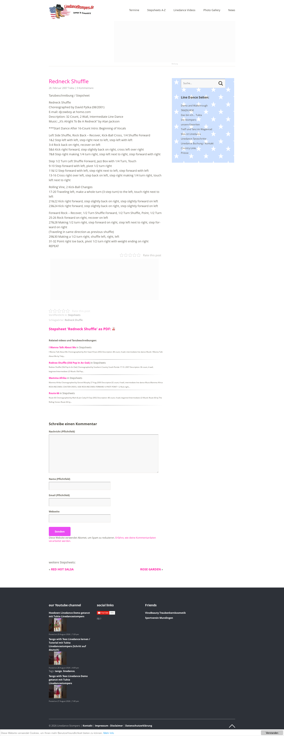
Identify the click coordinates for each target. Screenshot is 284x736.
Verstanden (272, 733)
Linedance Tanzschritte (193, 138)
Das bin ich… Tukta (191, 115)
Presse (184, 153)
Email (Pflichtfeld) (59, 495)
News (231, 10)
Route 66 (54, 393)
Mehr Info (108, 733)
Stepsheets (74, 315)
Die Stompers (188, 119)
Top (232, 726)
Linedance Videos (184, 10)
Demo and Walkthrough (194, 105)
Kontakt (87, 725)
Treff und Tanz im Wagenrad (196, 129)
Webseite (54, 511)
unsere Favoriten (190, 124)
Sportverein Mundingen (159, 617)
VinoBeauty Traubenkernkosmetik (165, 612)
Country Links (188, 148)
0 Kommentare (85, 88)
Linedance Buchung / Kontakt (197, 143)
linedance (69, 671)
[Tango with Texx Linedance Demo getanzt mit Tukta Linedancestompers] (58, 697)
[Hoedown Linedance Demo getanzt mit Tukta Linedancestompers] (58, 630)
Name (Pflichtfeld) (59, 479)
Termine (134, 10)
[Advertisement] (174, 41)
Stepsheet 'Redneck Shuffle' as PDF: (80, 328)
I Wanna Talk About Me (62, 347)
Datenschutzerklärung (138, 725)
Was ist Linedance (191, 134)
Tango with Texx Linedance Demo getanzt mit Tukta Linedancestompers (68, 679)
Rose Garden (150, 569)
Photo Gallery (211, 10)
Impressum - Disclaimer (109, 725)
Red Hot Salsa (62, 569)
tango (58, 671)
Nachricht (62, 431)
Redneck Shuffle (69, 81)
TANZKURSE (187, 110)
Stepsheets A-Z (156, 10)
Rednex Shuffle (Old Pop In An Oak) (69, 362)
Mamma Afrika (58, 378)
